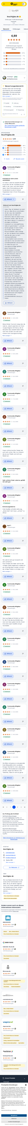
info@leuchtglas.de (11, 857)
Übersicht (6, 29)
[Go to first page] (3, 807)
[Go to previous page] (6, 807)
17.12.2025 (15, 399)
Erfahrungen (16, 29)
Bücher (5, 931)
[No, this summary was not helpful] (24, 114)
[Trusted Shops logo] (14, 4)
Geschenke (6, 958)
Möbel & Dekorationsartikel (10, 898)
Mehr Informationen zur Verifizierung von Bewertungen (14, 838)
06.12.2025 (15, 474)
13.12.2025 (15, 421)
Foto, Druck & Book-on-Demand (11, 896)
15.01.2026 (15, 318)
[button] (3, 4)
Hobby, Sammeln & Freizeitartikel (11, 1040)
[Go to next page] (21, 807)
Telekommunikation (15, 986)
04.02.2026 (6, 207)
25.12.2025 (15, 376)
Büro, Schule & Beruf (14, 931)
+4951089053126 (10, 852)
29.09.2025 (15, 790)
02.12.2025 (15, 531)
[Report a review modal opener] (22, 199)
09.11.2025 (15, 589)
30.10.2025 (15, 644)
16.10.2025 (15, 757)
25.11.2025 (15, 553)
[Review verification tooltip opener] (20, 17)
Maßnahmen (11, 817)
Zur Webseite (13, 867)
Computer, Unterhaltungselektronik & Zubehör (12, 981)
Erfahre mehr (16, 911)
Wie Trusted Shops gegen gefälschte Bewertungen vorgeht (15, 126)
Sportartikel (21, 1043)
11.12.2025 (15, 444)
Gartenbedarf (7, 1038)
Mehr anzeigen (10, 862)
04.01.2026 (15, 353)
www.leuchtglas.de (10, 855)
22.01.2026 (15, 172)
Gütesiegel (6, 1081)
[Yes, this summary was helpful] (21, 114)
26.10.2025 (15, 689)
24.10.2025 (15, 711)
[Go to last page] (24, 807)
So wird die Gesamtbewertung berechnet (14, 68)
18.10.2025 (15, 734)
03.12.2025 (15, 500)
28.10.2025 (15, 666)
